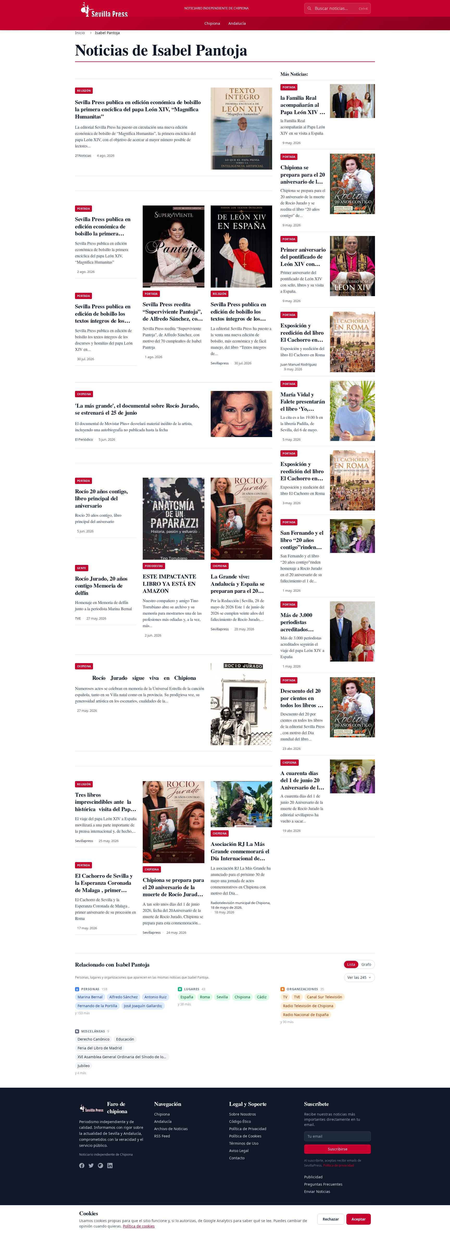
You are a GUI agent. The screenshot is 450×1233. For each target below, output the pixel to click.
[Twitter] (91, 1165)
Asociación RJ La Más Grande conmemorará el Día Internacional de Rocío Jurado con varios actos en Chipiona (240, 858)
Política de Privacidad (247, 1128)
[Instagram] (100, 1165)
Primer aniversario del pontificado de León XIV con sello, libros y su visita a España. (303, 263)
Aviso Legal (239, 1150)
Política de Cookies (245, 1136)
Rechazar (331, 1219)
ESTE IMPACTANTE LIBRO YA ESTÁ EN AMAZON (169, 583)
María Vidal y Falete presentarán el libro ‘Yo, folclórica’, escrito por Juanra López (302, 408)
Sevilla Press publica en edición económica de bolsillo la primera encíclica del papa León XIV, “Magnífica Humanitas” (102, 237)
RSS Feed (162, 1136)
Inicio (80, 32)
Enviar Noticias (317, 1191)
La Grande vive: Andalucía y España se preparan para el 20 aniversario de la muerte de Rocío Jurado (239, 590)
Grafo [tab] (366, 964)
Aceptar (359, 1219)
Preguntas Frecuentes (323, 1184)
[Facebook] (81, 1165)
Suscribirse (337, 1149)
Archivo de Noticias (171, 1128)
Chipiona (212, 23)
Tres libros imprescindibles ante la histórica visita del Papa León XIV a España (104, 805)
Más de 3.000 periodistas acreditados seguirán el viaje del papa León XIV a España (299, 633)
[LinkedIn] (110, 1165)
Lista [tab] (351, 964)
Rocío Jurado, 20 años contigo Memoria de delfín (101, 585)
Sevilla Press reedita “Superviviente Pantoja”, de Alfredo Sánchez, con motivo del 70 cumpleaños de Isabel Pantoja (173, 318)
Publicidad (313, 1176)
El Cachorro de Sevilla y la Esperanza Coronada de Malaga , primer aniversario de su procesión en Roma (104, 889)
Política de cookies (139, 1226)
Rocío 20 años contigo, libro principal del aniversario (101, 498)
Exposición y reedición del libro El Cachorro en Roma (302, 336)
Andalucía (237, 23)
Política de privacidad (338, 1165)
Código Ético (240, 1121)
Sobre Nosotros (242, 1114)
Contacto (237, 1157)
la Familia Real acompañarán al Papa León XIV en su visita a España (302, 108)
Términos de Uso (243, 1143)
